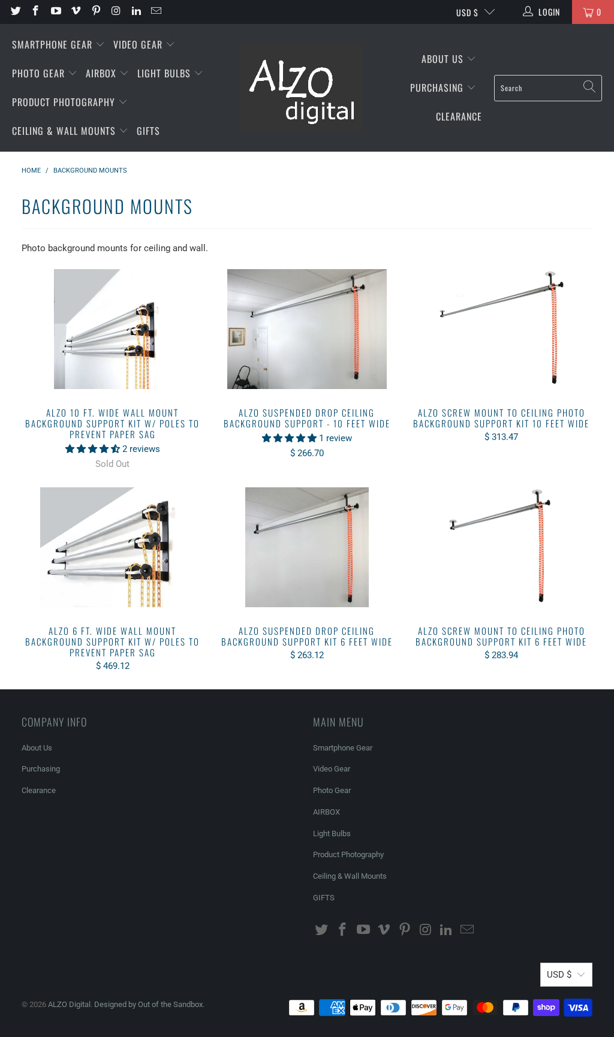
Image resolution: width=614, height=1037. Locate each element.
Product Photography (65, 102)
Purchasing (438, 87)
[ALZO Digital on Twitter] (15, 12)
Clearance (459, 116)
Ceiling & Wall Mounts (65, 130)
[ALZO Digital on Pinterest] (95, 12)
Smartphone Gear (53, 44)
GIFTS (148, 130)
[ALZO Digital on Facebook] (35, 12)
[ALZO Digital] (300, 88)
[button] (92, 449)
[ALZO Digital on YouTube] (55, 12)
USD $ (467, 12)
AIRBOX (102, 73)
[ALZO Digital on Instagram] (116, 12)
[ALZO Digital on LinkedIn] (136, 12)
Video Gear (139, 44)
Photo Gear (40, 73)
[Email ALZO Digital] (156, 12)
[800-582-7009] (196, 12)
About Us (444, 59)
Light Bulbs (165, 73)
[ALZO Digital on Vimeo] (76, 12)
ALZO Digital (69, 1004)
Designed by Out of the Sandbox (148, 1004)
